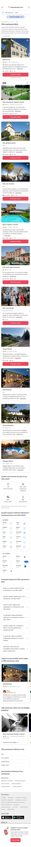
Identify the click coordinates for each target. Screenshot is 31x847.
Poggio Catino (5, 765)
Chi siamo (15, 807)
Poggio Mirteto (5, 761)
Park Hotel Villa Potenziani (11, 267)
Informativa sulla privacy (7, 800)
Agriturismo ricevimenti (7, 780)
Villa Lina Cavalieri (8, 184)
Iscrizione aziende (5, 807)
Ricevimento (5, 778)
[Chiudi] (28, 826)
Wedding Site (11, 809)
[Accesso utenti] (29, 7)
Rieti (2, 754)
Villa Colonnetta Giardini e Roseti (13, 102)
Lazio (12, 22)
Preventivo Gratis (15, 74)
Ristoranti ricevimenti (20, 780)
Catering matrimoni (16, 783)
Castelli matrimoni (5, 786)
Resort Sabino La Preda (10, 225)
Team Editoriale (24, 807)
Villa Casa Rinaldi (8, 308)
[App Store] (6, 818)
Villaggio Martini (8, 461)
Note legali (10, 797)
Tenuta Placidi (7, 349)
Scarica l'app (15, 840)
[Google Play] (18, 818)
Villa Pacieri (6, 60)
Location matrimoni (17, 786)
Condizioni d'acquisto (21, 797)
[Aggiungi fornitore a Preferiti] (27, 40)
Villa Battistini (7, 390)
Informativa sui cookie (20, 800)
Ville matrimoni (5, 22)
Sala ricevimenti (5, 783)
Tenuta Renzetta (8, 425)
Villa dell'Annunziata (9, 143)
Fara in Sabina (5, 758)
